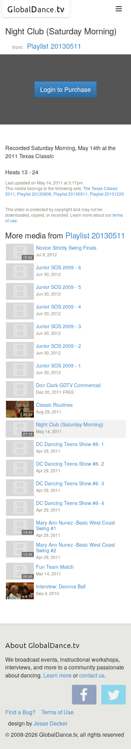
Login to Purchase (65, 89)
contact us (91, 675)
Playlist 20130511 (54, 46)
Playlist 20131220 (107, 194)
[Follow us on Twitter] (113, 694)
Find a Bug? (20, 712)
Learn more (57, 675)
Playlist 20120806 (34, 194)
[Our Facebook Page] (84, 694)
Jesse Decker (50, 723)
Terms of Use (57, 712)
